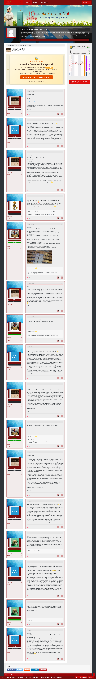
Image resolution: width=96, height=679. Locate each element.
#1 (61, 91)
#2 (61, 120)
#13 (61, 533)
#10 (61, 422)
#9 (61, 383)
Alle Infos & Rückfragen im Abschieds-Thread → (36, 77)
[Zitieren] (62, 114)
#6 (61, 283)
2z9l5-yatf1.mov (30, 101)
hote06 (14, 50)
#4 (61, 195)
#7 (61, 316)
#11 (61, 452)
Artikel (8, 246)
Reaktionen (9, 111)
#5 (61, 224)
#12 (61, 501)
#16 (61, 630)
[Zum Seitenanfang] (94, 674)
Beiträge (8, 113)
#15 (61, 601)
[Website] (20, 230)
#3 (61, 151)
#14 (61, 561)
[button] (11, 670)
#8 (61, 346)
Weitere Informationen (81, 677)
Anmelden (85, 2)
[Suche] (89, 2)
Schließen (90, 677)
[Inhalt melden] (58, 114)
